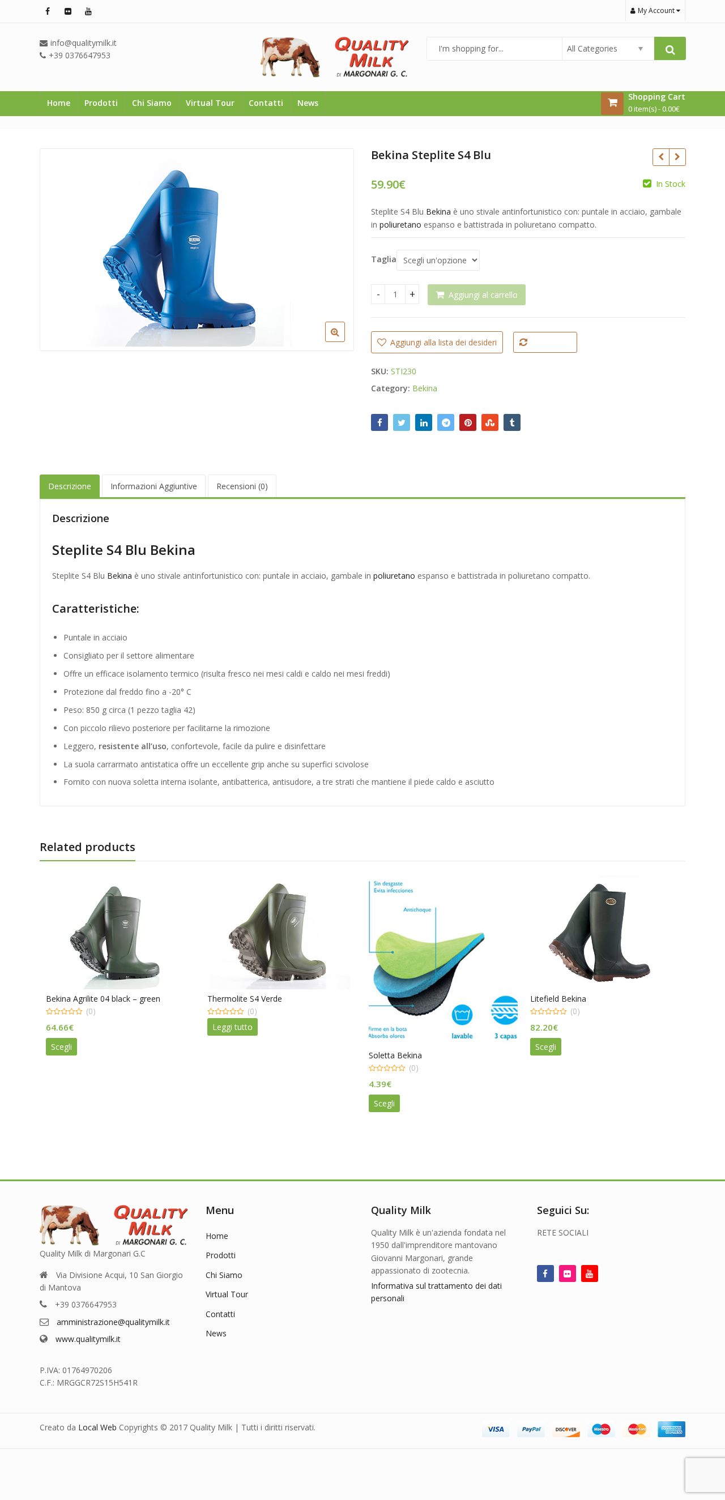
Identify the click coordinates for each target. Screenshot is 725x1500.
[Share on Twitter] (401, 422)
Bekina (438, 211)
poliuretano (400, 224)
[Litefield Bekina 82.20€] (677, 156)
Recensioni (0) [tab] (242, 486)
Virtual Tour (210, 102)
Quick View (126, 998)
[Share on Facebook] (379, 422)
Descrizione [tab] (69, 486)
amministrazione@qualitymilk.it (113, 1322)
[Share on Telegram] (445, 422)
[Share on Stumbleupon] (489, 422)
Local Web (98, 1427)
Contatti (266, 102)
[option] (196, 250)
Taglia (383, 259)
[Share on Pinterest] (467, 422)
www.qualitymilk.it (88, 1339)
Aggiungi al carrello (483, 294)
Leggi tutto (232, 1027)
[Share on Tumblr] (512, 422)
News (307, 102)
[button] (344, 341)
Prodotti (101, 102)
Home (58, 102)
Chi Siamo (152, 102)
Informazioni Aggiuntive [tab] (153, 486)
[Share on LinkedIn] (423, 422)
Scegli (61, 1046)
